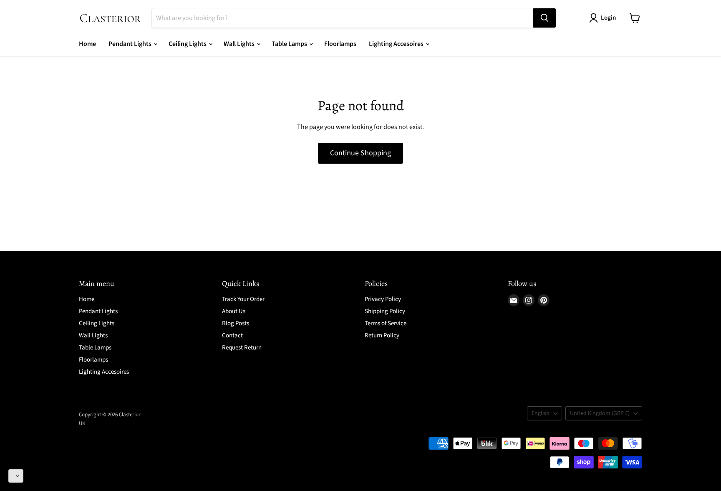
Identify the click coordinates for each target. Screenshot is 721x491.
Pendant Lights (130, 43)
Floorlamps (340, 43)
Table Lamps (290, 43)
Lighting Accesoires (397, 43)
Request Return (242, 347)
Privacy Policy (383, 299)
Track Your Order (243, 299)
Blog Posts (235, 323)
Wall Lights (240, 43)
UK (82, 423)
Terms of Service (385, 323)
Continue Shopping (360, 153)
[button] (15, 476)
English (541, 413)
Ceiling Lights (188, 43)
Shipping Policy (385, 311)
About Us (233, 311)
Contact (232, 335)
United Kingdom (600, 413)
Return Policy (382, 335)
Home (87, 43)
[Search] (544, 18)
